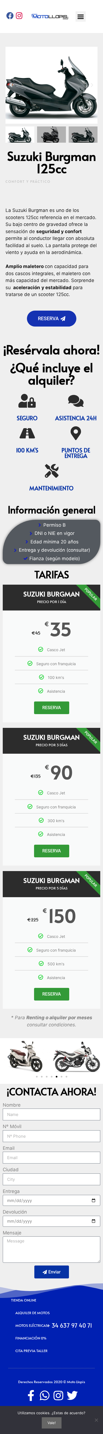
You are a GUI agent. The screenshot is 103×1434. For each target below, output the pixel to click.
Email (9, 1148)
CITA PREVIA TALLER (31, 1350)
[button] (81, 16)
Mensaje (12, 1233)
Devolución (15, 1212)
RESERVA (51, 707)
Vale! (52, 1423)
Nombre (12, 1105)
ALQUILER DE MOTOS (32, 1312)
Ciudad (11, 1169)
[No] (96, 1420)
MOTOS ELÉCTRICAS (31, 1325)
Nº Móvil (12, 1126)
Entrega (11, 1191)
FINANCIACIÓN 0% (30, 1338)
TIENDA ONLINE (23, 1300)
